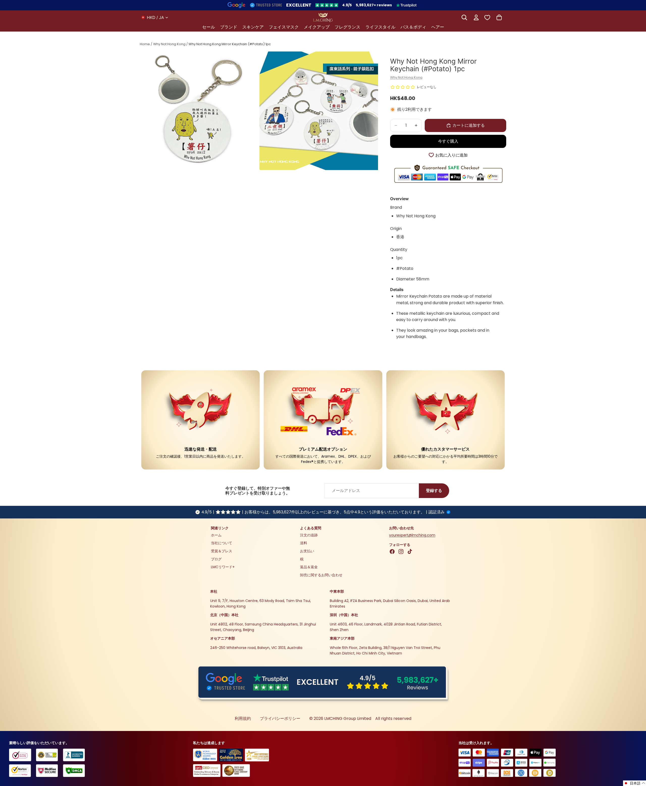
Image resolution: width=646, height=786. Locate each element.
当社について (221, 542)
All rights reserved (393, 718)
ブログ (216, 558)
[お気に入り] (487, 17)
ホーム (216, 535)
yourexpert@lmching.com (412, 535)
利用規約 (243, 718)
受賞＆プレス (221, 551)
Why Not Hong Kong (169, 44)
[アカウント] (476, 17)
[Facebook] (392, 551)
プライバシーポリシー (280, 718)
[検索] (464, 17)
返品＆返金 (309, 566)
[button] (634, 783)
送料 (303, 542)
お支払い (307, 551)
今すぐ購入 (448, 141)
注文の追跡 (309, 535)
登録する (434, 490)
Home (145, 44)
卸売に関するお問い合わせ (321, 575)
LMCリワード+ (223, 566)
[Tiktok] (410, 551)
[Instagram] (401, 551)
